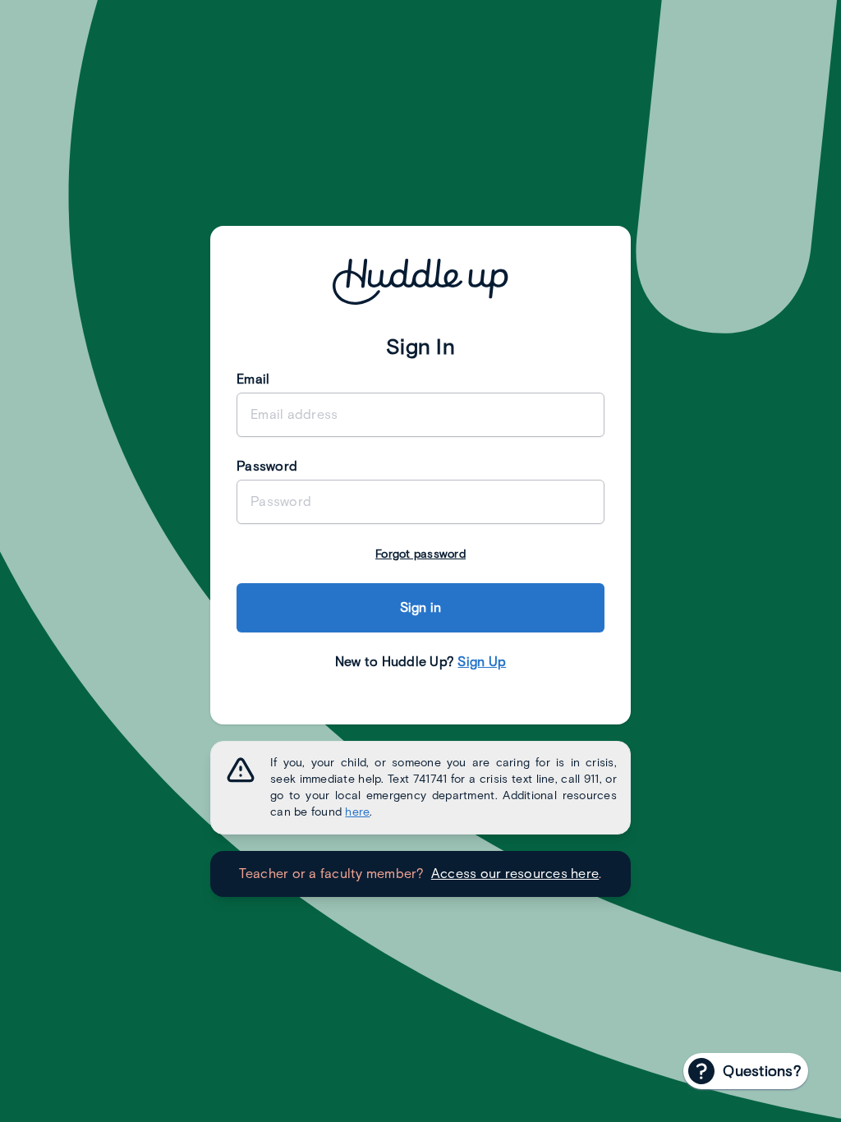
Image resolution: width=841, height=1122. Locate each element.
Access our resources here (515, 873)
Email (253, 379)
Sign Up (481, 661)
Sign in (421, 607)
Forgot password (420, 554)
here (357, 812)
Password (267, 466)
